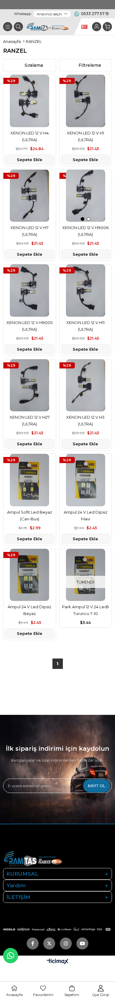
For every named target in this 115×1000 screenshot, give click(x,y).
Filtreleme (90, 65)
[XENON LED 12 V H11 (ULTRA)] (85, 290)
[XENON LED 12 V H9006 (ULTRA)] (85, 196)
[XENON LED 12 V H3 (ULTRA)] (85, 385)
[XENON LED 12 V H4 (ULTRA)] (29, 101)
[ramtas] (43, 858)
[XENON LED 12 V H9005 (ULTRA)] (29, 290)
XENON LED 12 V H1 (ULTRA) (85, 136)
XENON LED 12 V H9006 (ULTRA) (85, 231)
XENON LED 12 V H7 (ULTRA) (29, 231)
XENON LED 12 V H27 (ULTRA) (30, 420)
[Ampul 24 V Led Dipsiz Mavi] (85, 480)
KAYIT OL (96, 785)
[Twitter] (49, 943)
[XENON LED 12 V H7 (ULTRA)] (29, 196)
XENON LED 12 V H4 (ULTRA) (29, 136)
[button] (82, 219)
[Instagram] (66, 943)
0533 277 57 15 (95, 13)
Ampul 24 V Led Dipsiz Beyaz (29, 610)
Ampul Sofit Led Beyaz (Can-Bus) (29, 515)
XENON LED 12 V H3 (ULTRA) (85, 420)
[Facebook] (33, 943)
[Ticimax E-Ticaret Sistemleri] (57, 962)
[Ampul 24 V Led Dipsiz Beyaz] (29, 575)
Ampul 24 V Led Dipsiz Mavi (85, 515)
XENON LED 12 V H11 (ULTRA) (85, 326)
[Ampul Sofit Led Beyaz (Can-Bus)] (29, 480)
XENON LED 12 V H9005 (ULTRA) (29, 326)
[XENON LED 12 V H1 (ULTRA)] (85, 101)
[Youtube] (82, 943)
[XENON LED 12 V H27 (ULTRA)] (29, 385)
